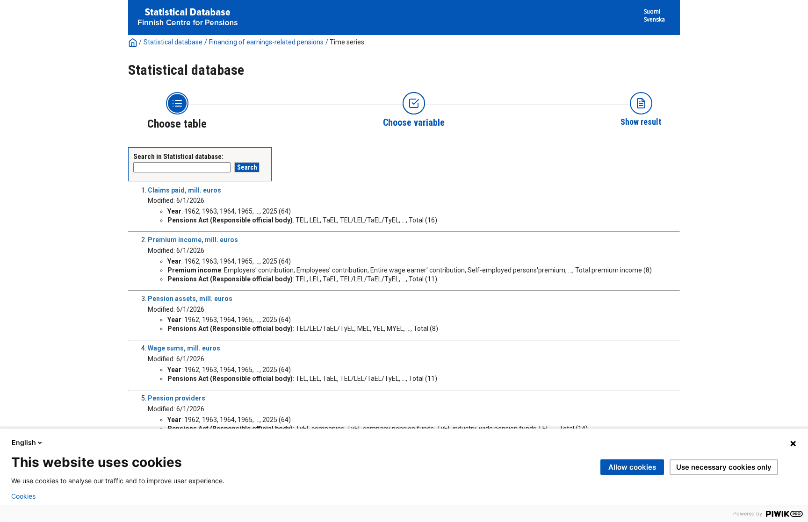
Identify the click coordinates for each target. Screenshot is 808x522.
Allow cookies (632, 467)
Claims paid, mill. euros (184, 190)
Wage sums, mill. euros (184, 348)
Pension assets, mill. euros (190, 298)
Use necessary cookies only (724, 467)
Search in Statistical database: (178, 156)
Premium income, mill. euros (193, 239)
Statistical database (173, 42)
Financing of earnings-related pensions (266, 42)
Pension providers (176, 398)
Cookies (23, 496)
